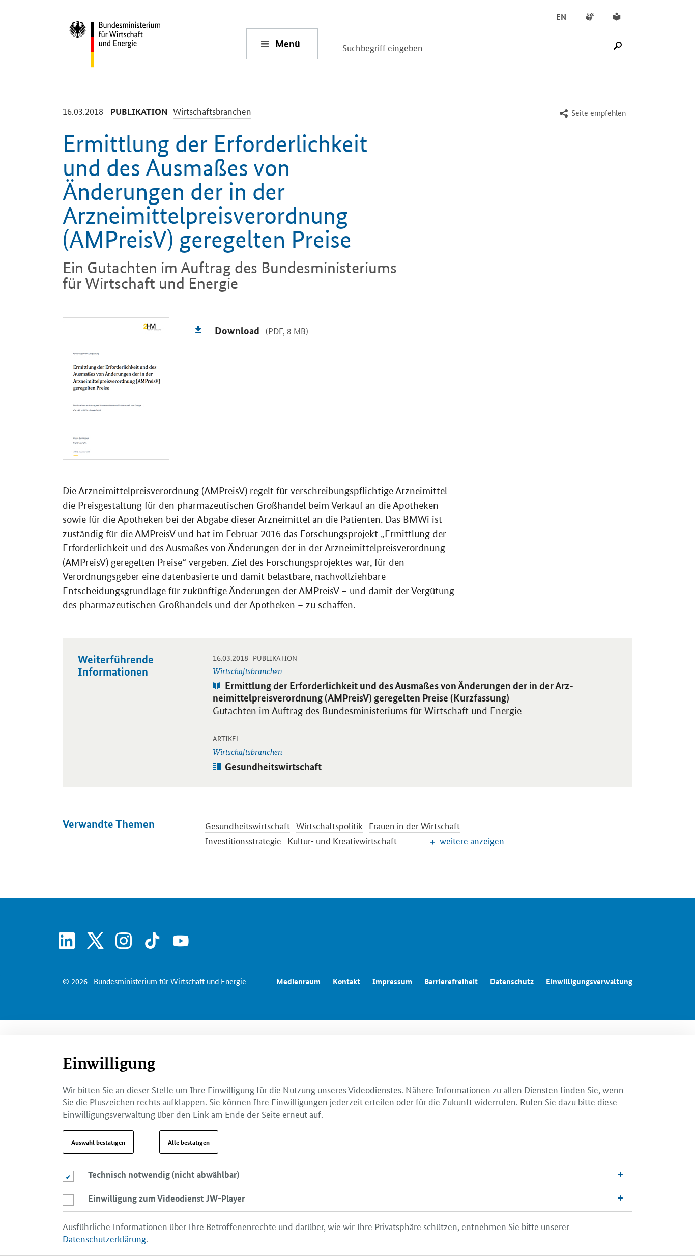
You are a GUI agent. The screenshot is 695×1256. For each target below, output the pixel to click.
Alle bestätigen (189, 1142)
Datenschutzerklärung (104, 1238)
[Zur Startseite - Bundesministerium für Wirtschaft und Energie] (157, 43)
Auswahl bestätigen (98, 1142)
